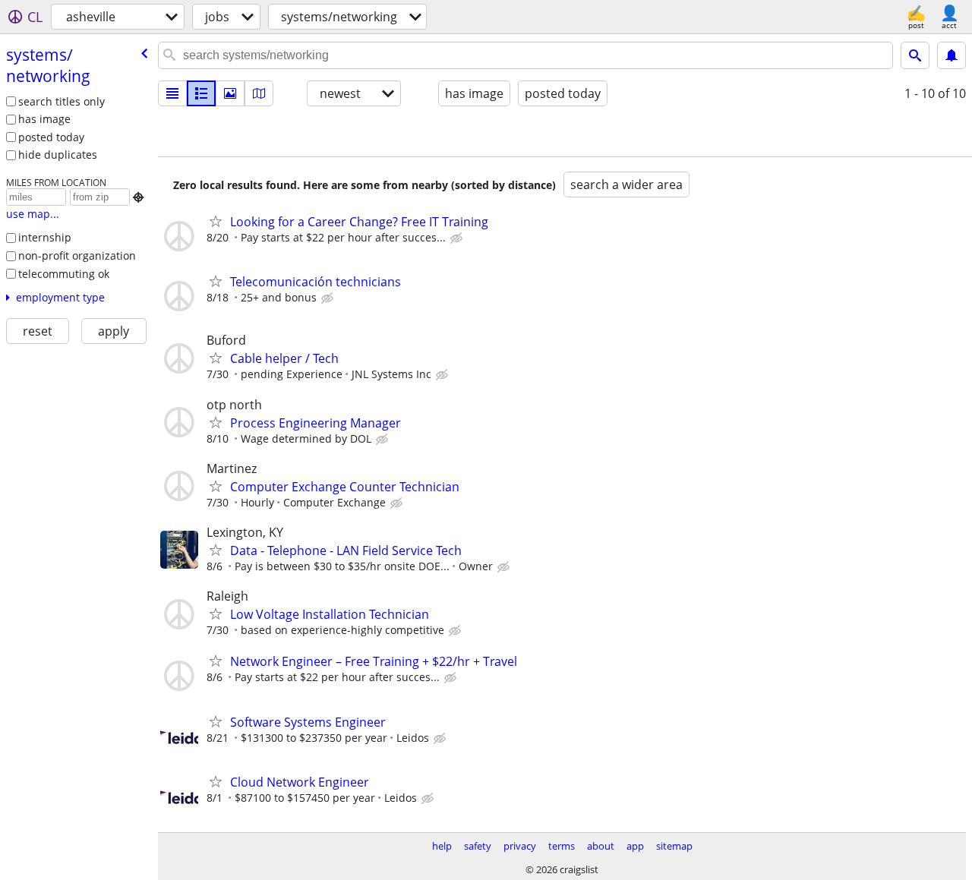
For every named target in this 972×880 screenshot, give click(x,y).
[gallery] (230, 93)
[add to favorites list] (216, 221)
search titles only (61, 101)
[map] (259, 93)
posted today (51, 137)
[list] (172, 93)
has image (44, 119)
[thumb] (201, 93)
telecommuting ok (63, 274)
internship (44, 237)
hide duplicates (57, 154)
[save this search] (951, 55)
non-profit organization (77, 255)
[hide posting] (458, 238)
